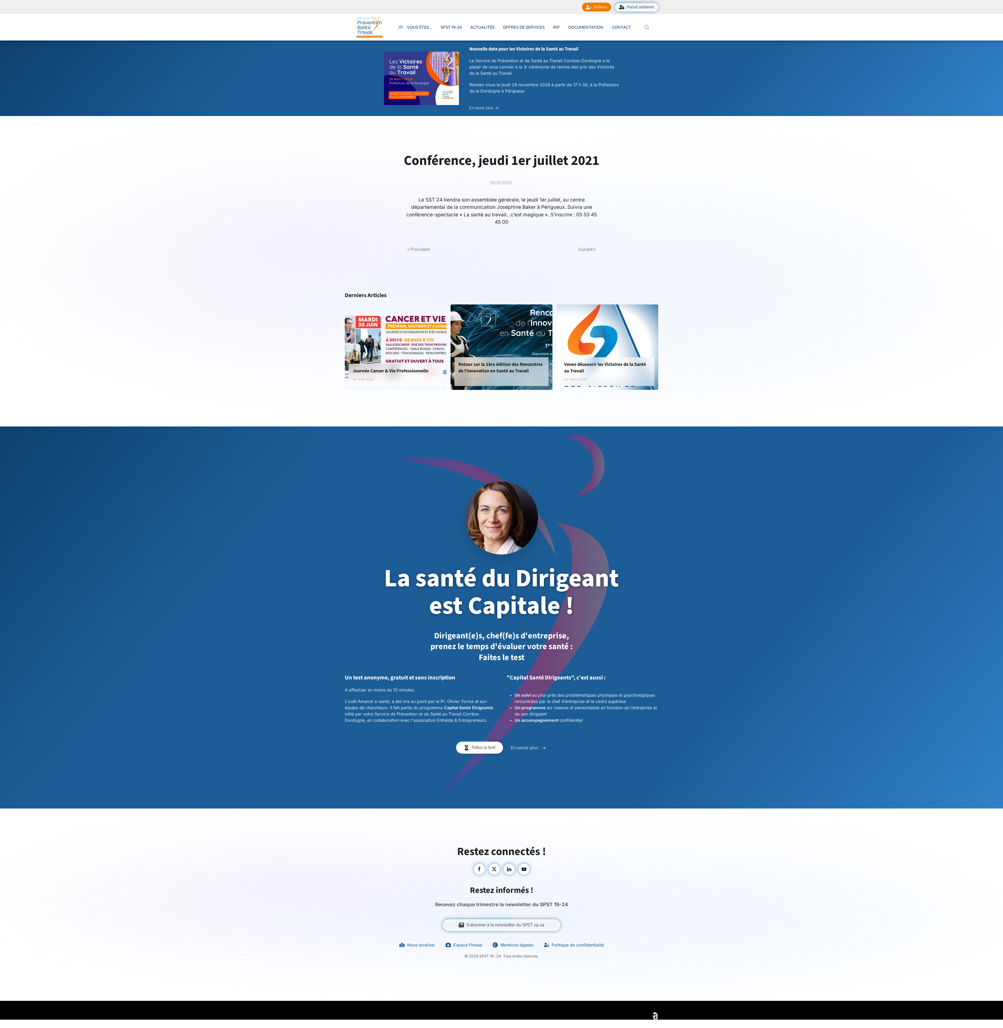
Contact (621, 27)
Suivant (585, 249)
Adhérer (600, 7)
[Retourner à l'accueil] (369, 27)
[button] (646, 27)
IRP (556, 27)
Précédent (420, 249)
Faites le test (483, 747)
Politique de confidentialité (578, 945)
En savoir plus (481, 108)
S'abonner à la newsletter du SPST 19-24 (505, 924)
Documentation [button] (585, 27)
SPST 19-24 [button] (451, 27)
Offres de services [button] (524, 27)
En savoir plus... (525, 747)
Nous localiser (421, 945)
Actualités (482, 27)
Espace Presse (467, 945)
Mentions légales (516, 945)
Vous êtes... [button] (419, 27)
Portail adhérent (640, 7)
